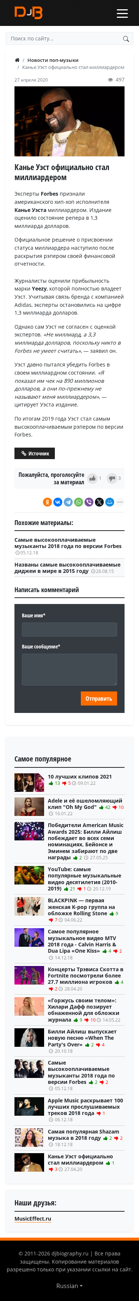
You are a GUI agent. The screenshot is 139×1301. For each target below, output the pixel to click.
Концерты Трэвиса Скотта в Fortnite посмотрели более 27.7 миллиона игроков (85, 979)
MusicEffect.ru (32, 1218)
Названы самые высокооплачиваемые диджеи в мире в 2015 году (67, 567)
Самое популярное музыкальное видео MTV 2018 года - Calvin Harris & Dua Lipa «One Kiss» (85, 944)
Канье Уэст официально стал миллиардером (81, 1162)
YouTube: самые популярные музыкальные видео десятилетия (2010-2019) (84, 879)
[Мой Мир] (109, 502)
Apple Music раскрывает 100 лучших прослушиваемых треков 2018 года (85, 1110)
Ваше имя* (34, 615)
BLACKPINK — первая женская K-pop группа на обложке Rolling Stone (83, 910)
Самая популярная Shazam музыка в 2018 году (85, 1138)
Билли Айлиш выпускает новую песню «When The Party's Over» (82, 1041)
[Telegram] (68, 502)
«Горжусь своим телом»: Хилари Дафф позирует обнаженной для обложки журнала (84, 1010)
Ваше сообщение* (41, 646)
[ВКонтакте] (57, 502)
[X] (99, 502)
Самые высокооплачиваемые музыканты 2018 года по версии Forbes (68, 546)
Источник (38, 453)
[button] (69, 1286)
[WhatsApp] (78, 502)
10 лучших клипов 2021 (80, 779)
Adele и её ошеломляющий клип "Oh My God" (86, 807)
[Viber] (89, 502)
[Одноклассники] (47, 502)
